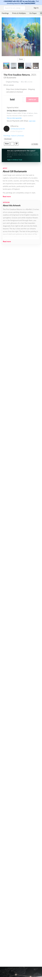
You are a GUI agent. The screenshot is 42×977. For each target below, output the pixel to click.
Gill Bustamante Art (17, 129)
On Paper (33, 13)
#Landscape (8, 139)
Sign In (36, 8)
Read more (7, 196)
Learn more (32, 121)
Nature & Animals (17, 136)
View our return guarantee (14, 118)
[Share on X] (12, 144)
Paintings (5, 13)
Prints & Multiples (19, 13)
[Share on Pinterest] (16, 144)
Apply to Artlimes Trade (14, 160)
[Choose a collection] (24, 99)
